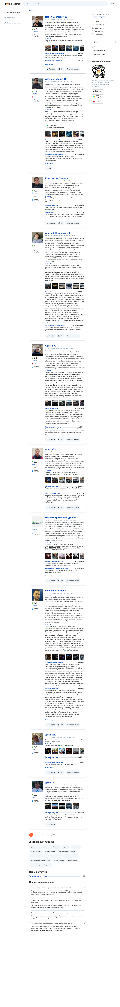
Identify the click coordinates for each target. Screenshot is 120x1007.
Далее (53, 835)
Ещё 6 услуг (49, 576)
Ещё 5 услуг (49, 163)
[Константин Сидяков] (37, 182)
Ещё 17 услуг (49, 64)
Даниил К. (50, 734)
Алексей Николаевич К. (58, 233)
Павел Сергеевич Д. (56, 17)
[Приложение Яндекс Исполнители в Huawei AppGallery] (97, 101)
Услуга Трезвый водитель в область (57, 568)
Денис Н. (50, 782)
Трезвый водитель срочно (54, 762)
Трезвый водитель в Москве (38, 876)
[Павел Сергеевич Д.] (37, 21)
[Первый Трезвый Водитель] (37, 521)
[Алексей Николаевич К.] (37, 237)
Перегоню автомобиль (53, 427)
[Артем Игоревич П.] (37, 83)
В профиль (48, 38)
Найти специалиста (13, 12)
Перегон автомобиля (52, 493)
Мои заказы (11, 18)
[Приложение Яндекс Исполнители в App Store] (97, 91)
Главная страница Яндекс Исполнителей (12, 3)
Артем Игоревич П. (55, 79)
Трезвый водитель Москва (54, 53)
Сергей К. (50, 345)
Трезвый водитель (51, 205)
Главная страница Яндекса (5, 3)
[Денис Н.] (37, 786)
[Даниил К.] (37, 739)
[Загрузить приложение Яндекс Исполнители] (104, 71)
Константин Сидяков (57, 178)
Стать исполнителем (14, 23)
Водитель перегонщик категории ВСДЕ (56, 325)
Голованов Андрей (55, 590)
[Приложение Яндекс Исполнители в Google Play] (97, 96)
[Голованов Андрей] (37, 595)
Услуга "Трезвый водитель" (54, 561)
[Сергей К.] (37, 350)
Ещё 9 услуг (49, 767)
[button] (50, 69)
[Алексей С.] (37, 453)
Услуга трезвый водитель (54, 61)
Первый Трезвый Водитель (60, 517)
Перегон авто (49, 212)
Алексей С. (51, 449)
